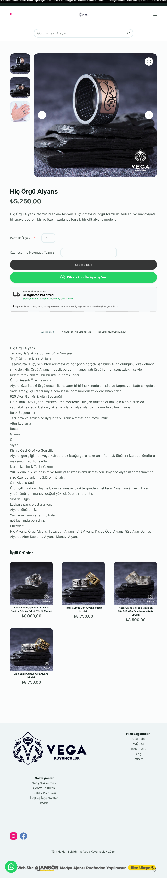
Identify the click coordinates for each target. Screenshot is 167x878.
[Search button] (129, 33)
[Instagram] (11, 14)
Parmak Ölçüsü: (21, 238)
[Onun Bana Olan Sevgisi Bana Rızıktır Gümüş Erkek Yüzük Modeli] (31, 583)
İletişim (138, 759)
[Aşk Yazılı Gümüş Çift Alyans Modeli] (31, 649)
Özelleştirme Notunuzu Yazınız (32, 253)
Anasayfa (138, 739)
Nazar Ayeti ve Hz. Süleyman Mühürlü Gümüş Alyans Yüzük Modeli (135, 611)
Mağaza (138, 744)
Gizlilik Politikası (44, 793)
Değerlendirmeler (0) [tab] (76, 332)
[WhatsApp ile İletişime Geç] (11, 867)
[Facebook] (23, 836)
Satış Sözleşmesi (44, 783)
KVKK (44, 803)
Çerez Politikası (44, 788)
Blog (138, 754)
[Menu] (155, 14)
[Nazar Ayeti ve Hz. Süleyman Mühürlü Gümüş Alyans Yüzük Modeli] (135, 583)
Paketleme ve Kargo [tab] (112, 332)
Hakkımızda (138, 749)
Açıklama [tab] (47, 332)
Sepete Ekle (83, 265)
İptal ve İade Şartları (44, 798)
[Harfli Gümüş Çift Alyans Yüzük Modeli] (83, 583)
